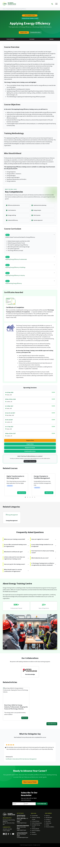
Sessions (51, 39)
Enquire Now (30, 444)
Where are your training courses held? (14, 539)
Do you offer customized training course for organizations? (15, 545)
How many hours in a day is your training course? (42, 552)
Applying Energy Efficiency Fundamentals (16, 258)
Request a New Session (30, 461)
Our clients (48, 821)
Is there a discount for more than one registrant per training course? (14, 558)
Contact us (48, 819)
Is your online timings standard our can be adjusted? (42, 545)
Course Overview (10, 39)
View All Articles (52, 724)
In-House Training (35, 821)
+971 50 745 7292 (22, 827)
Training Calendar (35, 828)
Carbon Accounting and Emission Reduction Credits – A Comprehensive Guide (43, 478)
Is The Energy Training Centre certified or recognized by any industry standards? (42, 564)
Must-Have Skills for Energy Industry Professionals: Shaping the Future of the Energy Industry (16, 707)
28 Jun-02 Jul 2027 (10, 413)
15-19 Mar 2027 (9, 406)
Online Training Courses (37, 823)
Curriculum (31, 39)
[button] (25, 497)
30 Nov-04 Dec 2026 (10, 399)
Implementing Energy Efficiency (13, 282)
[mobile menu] (56, 3)
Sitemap (33, 832)
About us (48, 815)
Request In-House (30, 447)
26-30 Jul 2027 (9, 420)
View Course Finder (30, 782)
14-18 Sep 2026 (9, 392)
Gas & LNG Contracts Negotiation (14, 759)
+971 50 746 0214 (22, 834)
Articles (47, 825)
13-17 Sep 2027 (9, 426)
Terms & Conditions (36, 830)
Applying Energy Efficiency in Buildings (15, 266)
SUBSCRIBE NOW (41, 804)
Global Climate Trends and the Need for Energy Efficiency (20, 236)
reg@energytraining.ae (21, 830)
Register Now (23, 32)
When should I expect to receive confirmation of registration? (13, 570)
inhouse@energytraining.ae (22, 837)
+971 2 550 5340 (22, 817)
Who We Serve (49, 817)
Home (4, 9)
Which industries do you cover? (40, 558)
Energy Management (10, 9)
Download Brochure (35, 32)
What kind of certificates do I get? (13, 552)
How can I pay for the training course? (14, 564)
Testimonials (48, 823)
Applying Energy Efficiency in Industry (15, 274)
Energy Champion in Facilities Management (14, 477)
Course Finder (35, 815)
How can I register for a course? (40, 539)
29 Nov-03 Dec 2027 (10, 433)
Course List (34, 834)
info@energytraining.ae (21, 823)
